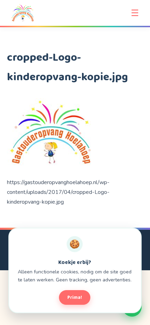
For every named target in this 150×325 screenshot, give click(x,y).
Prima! (74, 297)
